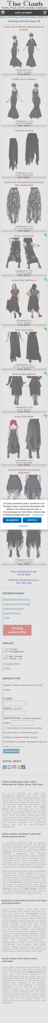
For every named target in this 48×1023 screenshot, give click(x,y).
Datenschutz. (38, 515)
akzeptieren (12, 520)
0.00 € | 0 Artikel (23, 13)
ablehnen (32, 520)
